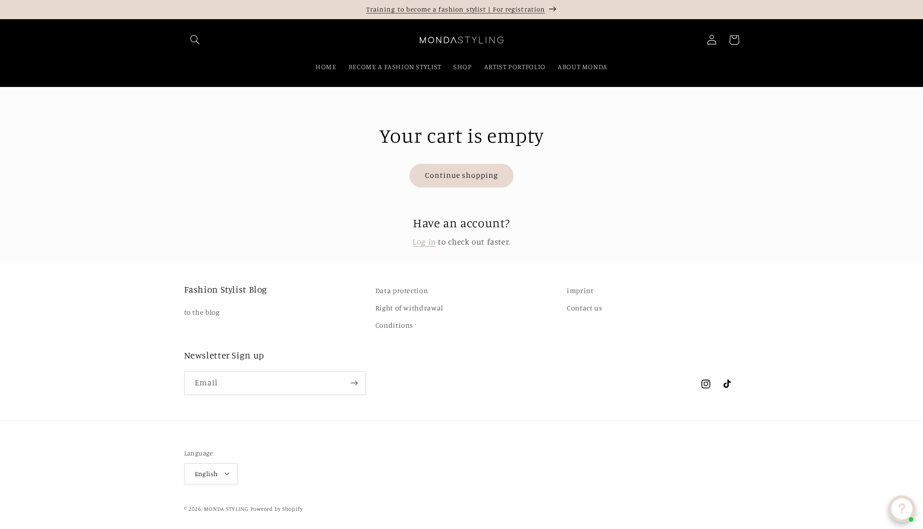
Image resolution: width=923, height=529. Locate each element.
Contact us (584, 308)
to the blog (202, 312)
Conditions (394, 325)
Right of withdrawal (409, 308)
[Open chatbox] (901, 508)
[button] (195, 40)
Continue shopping (462, 175)
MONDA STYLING (226, 508)
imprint (580, 290)
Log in (424, 241)
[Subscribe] (354, 383)
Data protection (401, 290)
